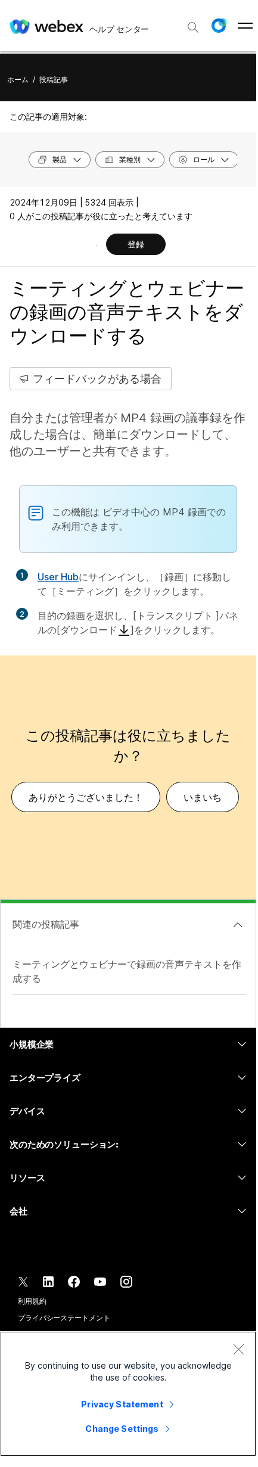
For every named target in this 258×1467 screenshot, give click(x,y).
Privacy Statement (122, 1404)
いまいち (203, 797)
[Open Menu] (245, 25)
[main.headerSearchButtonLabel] (193, 23)
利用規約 (32, 1301)
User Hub (58, 577)
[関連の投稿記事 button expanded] (238, 925)
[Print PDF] (96, 245)
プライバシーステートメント (64, 1317)
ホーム (18, 79)
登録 (136, 244)
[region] (128, 1393)
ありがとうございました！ (86, 797)
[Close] (238, 1349)
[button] (218, 25)
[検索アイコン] (193, 27)
